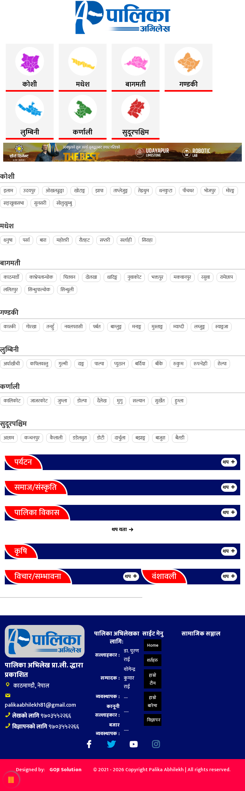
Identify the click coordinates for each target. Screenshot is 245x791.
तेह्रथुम (143, 190)
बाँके (159, 364)
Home (153, 645)
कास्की (10, 327)
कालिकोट (12, 401)
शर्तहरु (152, 660)
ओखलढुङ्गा (55, 190)
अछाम (9, 438)
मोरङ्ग (230, 190)
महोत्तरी (62, 240)
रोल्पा (222, 364)
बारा (43, 240)
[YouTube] (133, 744)
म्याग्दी (178, 327)
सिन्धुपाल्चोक (39, 289)
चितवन (69, 277)
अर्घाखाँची (12, 364)
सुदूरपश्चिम (13, 424)
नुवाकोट (134, 277)
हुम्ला (179, 401)
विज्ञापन (153, 720)
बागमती (10, 263)
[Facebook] (89, 744)
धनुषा (8, 240)
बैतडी (179, 438)
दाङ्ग (81, 364)
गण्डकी (9, 313)
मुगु (119, 401)
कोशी (7, 177)
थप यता (119, 529)
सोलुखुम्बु (64, 203)
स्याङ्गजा (221, 327)
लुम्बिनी (9, 350)
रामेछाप (226, 277)
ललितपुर (11, 289)
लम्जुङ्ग (199, 327)
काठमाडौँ (11, 277)
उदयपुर (29, 190)
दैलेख (102, 401)
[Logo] (122, 17)
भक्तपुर (157, 277)
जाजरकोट (39, 401)
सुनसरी (40, 203)
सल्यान (139, 401)
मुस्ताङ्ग (157, 327)
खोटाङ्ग (79, 190)
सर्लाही (126, 240)
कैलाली (56, 438)
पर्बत (96, 327)
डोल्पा (82, 401)
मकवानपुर (182, 277)
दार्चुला (120, 438)
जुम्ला (62, 401)
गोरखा (31, 327)
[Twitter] (111, 744)
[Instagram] (156, 744)
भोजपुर (210, 190)
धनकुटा (165, 190)
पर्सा (26, 240)
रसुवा (205, 277)
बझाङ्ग (140, 438)
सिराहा (147, 240)
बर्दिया (140, 364)
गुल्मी (63, 364)
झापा (99, 190)
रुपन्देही (200, 364)
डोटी (100, 438)
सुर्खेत (160, 401)
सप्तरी (105, 240)
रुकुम (178, 364)
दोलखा (91, 277)
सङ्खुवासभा (14, 203)
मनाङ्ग (136, 327)
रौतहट (84, 240)
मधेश (7, 226)
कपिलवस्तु (39, 364)
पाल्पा (99, 364)
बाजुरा (160, 438)
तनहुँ (50, 327)
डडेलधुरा (80, 438)
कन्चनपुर (32, 438)
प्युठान (119, 364)
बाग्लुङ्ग (116, 327)
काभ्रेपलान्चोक (41, 277)
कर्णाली (10, 387)
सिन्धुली (67, 289)
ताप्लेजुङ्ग (121, 190)
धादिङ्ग (112, 277)
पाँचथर (188, 190)
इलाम (8, 190)
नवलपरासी (73, 327)
